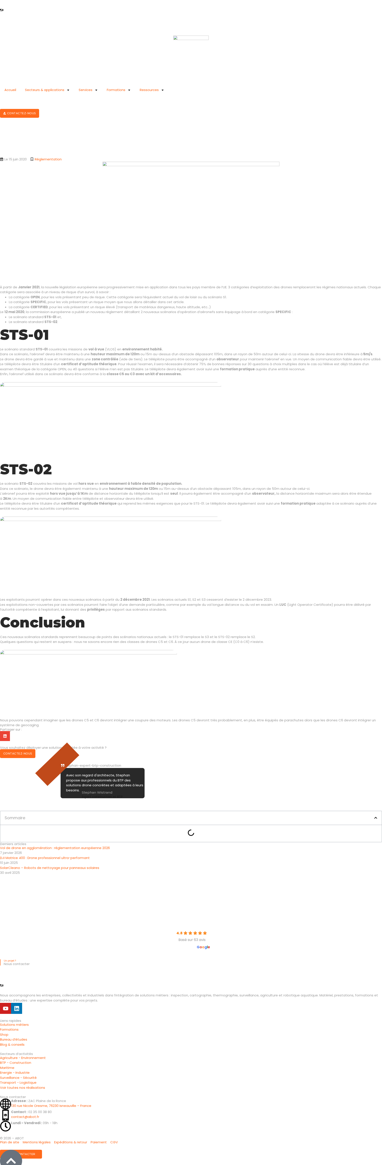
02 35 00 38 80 (31, 1112)
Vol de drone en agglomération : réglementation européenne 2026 (55, 848)
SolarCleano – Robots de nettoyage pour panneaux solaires (49, 867)
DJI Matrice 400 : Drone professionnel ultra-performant (45, 857)
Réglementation (48, 159)
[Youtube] (5, 1008)
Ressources (149, 89)
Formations (116, 89)
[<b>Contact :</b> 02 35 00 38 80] (5, 1115)
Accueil (10, 89)
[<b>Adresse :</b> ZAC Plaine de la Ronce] (5, 1104)
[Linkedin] (16, 1008)
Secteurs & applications (44, 89)
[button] (375, 817)
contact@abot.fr (25, 1116)
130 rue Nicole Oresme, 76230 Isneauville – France (51, 1105)
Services (85, 89)
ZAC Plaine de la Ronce (38, 1100)
